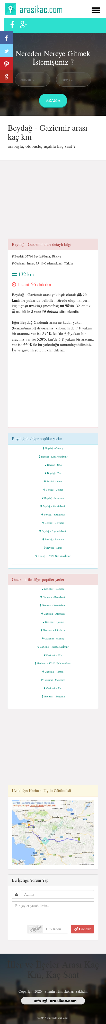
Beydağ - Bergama (54, 523)
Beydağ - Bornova (54, 539)
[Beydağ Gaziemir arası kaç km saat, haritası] (53, 832)
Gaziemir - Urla (54, 655)
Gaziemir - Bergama (54, 696)
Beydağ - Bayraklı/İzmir (54, 531)
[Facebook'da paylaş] (6, 37)
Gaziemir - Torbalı (54, 671)
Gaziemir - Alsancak (54, 613)
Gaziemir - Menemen (54, 680)
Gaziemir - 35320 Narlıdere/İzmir (54, 663)
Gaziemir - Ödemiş (54, 638)
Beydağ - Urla (54, 465)
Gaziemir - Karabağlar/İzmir (54, 647)
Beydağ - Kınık (54, 547)
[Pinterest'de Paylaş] (6, 63)
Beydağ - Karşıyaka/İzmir (54, 456)
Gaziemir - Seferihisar (54, 630)
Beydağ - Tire (54, 473)
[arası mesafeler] (35, 8)
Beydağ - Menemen (54, 498)
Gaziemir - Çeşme (54, 622)
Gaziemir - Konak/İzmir (54, 605)
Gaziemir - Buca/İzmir (54, 597)
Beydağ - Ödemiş (54, 448)
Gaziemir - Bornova (54, 589)
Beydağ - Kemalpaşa (54, 514)
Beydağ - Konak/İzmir (54, 506)
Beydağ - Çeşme (54, 489)
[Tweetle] (6, 50)
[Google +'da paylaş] (6, 76)
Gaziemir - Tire (54, 688)
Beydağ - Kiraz (54, 481)
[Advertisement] (53, 201)
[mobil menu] (95, 9)
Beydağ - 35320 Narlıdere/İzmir (54, 556)
